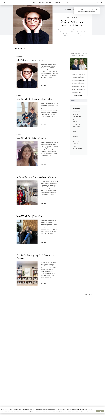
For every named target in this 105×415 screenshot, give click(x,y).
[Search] (92, 2)
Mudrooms (76, 138)
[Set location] (95, 2)
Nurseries (76, 141)
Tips (74, 146)
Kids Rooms (76, 126)
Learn (66, 2)
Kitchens (76, 129)
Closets (75, 114)
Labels (75, 131)
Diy (74, 119)
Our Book (57, 2)
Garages (75, 121)
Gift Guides (76, 124)
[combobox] (92, 2)
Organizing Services (45, 2)
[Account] (98, 2)
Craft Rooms (77, 116)
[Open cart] (101, 2)
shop (33, 2)
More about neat (78, 95)
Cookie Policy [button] (57, 411)
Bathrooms (76, 111)
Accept (99, 411)
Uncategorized (77, 148)
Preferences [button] (88, 411)
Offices (75, 143)
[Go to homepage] (6, 2)
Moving (75, 136)
